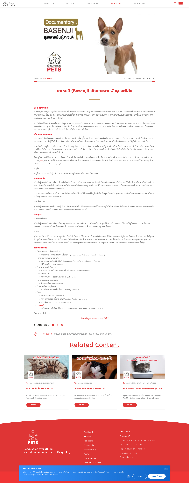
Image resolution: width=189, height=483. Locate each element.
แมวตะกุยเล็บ (49, 383)
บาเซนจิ (57, 333)
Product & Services (92, 463)
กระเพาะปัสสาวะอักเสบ (134, 383)
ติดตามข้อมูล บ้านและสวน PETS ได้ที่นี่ (94, 318)
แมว (42, 383)
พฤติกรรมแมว (35, 383)
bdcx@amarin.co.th (128, 453)
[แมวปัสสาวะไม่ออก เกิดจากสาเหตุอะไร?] (142, 367)
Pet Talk (87, 454)
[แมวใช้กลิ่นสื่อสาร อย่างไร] (46, 367)
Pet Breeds (116, 4)
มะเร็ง (63, 333)
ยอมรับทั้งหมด (157, 476)
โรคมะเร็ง (41, 305)
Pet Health (49, 4)
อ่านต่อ (33, 404)
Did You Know (90, 458)
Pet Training (93, 4)
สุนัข (102, 333)
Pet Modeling (139, 4)
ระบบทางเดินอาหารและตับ (77, 333)
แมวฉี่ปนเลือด (151, 383)
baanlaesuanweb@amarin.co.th (140, 440)
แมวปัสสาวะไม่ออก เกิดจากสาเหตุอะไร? (142, 388)
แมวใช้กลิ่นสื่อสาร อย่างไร (39, 388)
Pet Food (70, 4)
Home (36, 78)
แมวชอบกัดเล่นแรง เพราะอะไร (89, 388)
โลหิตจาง (108, 333)
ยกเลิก (140, 476)
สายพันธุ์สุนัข (94, 333)
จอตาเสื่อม (47, 333)
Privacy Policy (126, 457)
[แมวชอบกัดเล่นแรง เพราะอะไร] (94, 367)
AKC (41, 160)
